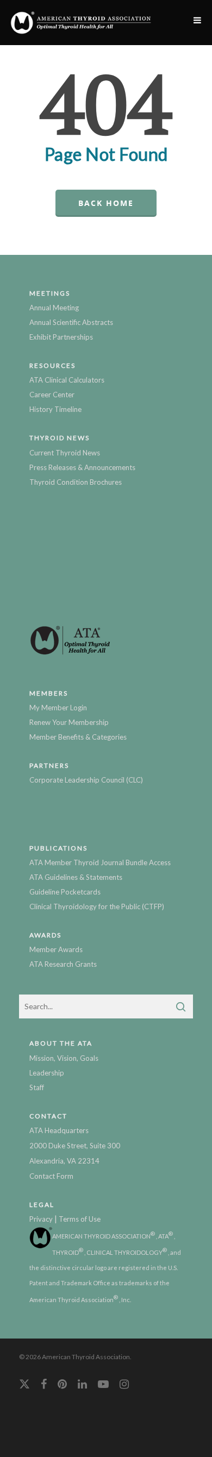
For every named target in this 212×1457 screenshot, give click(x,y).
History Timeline (55, 409)
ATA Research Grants (63, 964)
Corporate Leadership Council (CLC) (86, 780)
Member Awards (56, 949)
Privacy (41, 1219)
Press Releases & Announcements (82, 467)
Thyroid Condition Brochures (75, 482)
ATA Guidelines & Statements (75, 877)
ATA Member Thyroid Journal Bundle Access (100, 862)
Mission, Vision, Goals (63, 1058)
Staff (36, 1087)
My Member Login (58, 707)
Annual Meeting (54, 307)
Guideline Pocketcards (65, 891)
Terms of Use (80, 1219)
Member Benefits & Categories (78, 737)
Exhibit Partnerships (61, 337)
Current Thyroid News (64, 452)
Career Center (51, 394)
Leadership (46, 1072)
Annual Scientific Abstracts (71, 322)
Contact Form (51, 1176)
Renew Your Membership (69, 722)
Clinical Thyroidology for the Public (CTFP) (96, 906)
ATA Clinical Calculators (66, 380)
